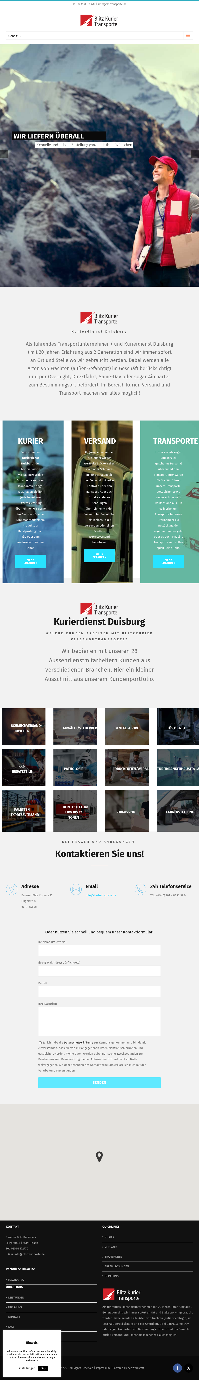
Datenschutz (16, 1279)
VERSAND (111, 1247)
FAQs (11, 1326)
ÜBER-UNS (15, 1307)
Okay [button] (43, 1368)
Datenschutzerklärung (78, 1042)
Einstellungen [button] (26, 1368)
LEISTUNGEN (16, 1297)
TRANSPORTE (113, 1256)
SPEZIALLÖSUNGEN (117, 1266)
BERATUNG (112, 1276)
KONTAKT (14, 1317)
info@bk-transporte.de (112, 4)
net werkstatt (136, 1368)
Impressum (103, 1368)
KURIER (109, 1237)
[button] (99, 1157)
